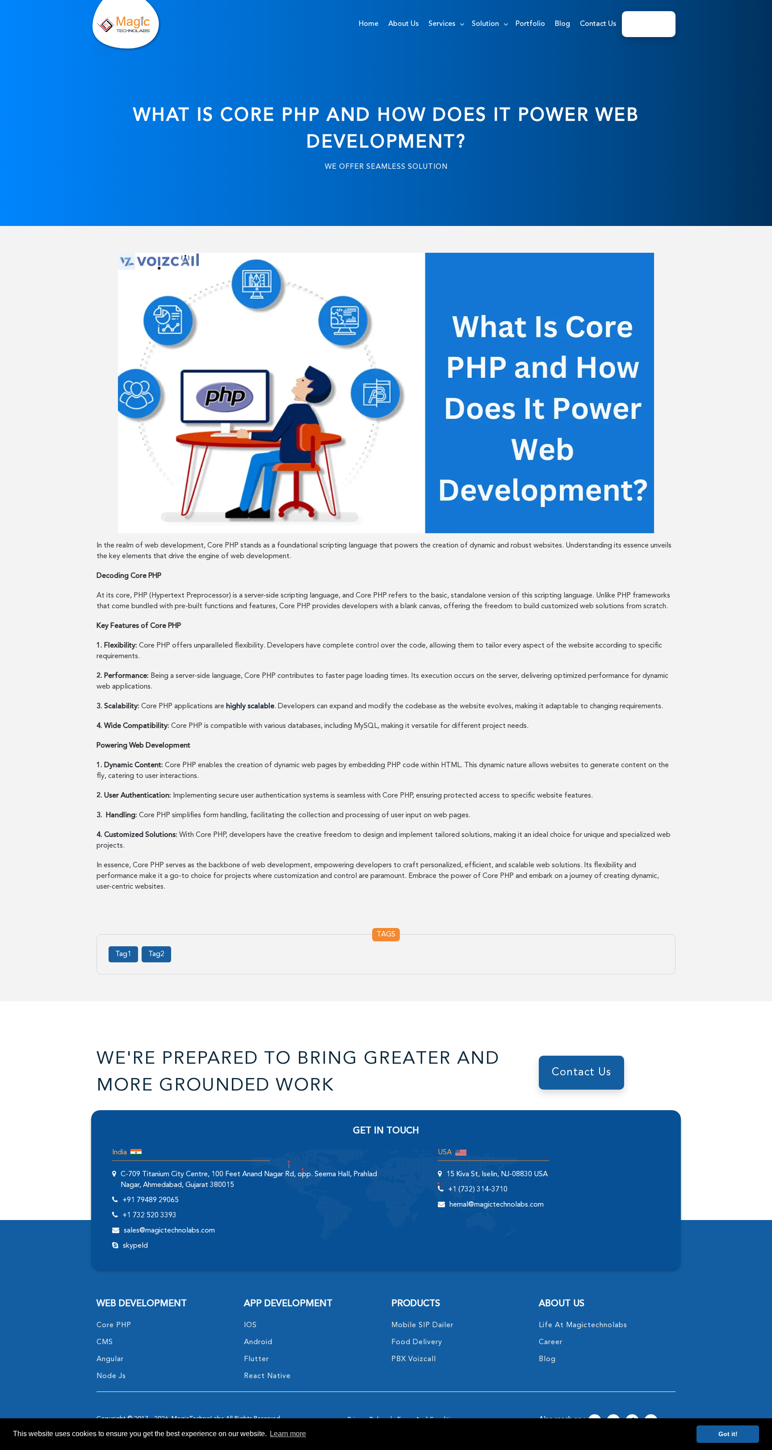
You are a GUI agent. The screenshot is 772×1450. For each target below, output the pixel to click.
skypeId (135, 1245)
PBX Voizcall (413, 1359)
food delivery (416, 1342)
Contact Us (598, 24)
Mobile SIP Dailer (422, 1325)
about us (403, 24)
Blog (562, 24)
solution (485, 24)
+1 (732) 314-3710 (478, 1189)
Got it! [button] (728, 1433)
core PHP (113, 1325)
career (550, 1342)
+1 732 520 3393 (149, 1215)
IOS (250, 1325)
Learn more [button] (288, 1433)
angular (110, 1359)
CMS (104, 1342)
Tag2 (156, 954)
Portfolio (530, 24)
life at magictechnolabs (583, 1325)
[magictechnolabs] (123, 24)
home (368, 24)
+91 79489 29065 (150, 1200)
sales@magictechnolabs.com (169, 1230)
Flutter (256, 1359)
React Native (267, 1376)
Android (258, 1342)
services (441, 24)
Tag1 (123, 954)
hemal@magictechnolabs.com (496, 1204)
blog (547, 1359)
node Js (111, 1376)
